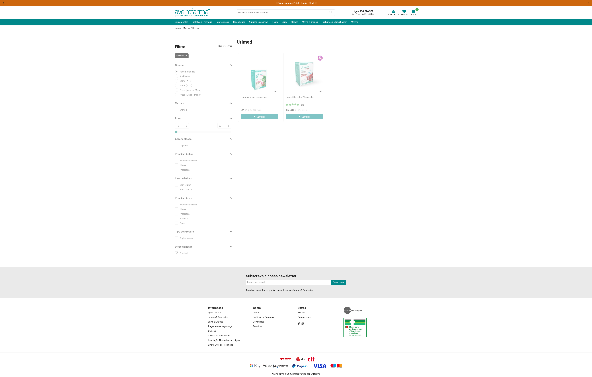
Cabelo (294, 22)
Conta (256, 312)
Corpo (285, 22)
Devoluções (258, 322)
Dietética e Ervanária (202, 22)
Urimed (195, 28)
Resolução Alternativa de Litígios (224, 340)
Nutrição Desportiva (258, 22)
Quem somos (214, 312)
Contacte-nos (304, 317)
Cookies (212, 331)
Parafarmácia (222, 22)
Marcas (354, 22)
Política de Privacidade (219, 335)
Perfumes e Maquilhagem (334, 22)
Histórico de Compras (263, 317)
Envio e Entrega (215, 322)
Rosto (275, 22)
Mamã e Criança (310, 22)
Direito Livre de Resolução (220, 345)
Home (178, 28)
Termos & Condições (303, 290)
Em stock (180, 55)
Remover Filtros (225, 46)
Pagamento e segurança (220, 326)
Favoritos (257, 326)
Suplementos (181, 22)
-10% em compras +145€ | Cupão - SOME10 (296, 3)
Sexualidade (239, 22)
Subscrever (338, 282)
